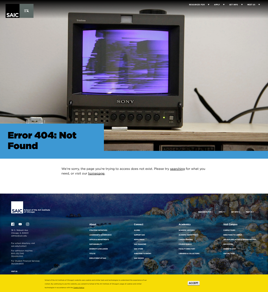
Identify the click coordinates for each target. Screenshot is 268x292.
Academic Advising (186, 230)
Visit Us (14, 271)
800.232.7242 (17, 253)
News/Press (139, 239)
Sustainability (95, 244)
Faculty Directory (187, 249)
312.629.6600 (17, 264)
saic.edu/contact (19, 246)
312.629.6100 (17, 256)
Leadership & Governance (100, 235)
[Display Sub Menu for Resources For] (211, 212)
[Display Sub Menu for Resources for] (207, 4)
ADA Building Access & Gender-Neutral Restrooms (240, 241)
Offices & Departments (99, 239)
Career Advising (186, 239)
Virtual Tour (229, 253)
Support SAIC (139, 235)
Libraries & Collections (189, 253)
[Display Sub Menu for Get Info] (240, 4)
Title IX (92, 253)
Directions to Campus (232, 235)
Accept (193, 283)
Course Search (185, 244)
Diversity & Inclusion (98, 249)
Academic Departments (188, 235)
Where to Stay (229, 249)
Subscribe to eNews (142, 253)
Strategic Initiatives (98, 230)
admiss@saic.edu (19, 236)
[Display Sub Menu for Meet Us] (257, 4)
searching (177, 169)
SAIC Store (138, 249)
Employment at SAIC (97, 258)
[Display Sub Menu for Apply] (222, 4)
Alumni (137, 230)
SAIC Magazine (140, 244)
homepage (96, 173)
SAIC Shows (139, 258)
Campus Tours (229, 230)
